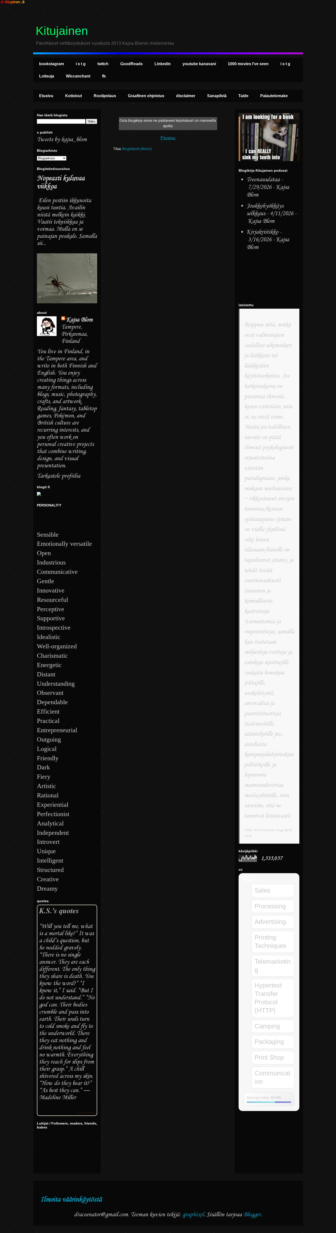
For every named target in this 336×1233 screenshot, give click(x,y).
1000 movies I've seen (248, 64)
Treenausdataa (263, 179)
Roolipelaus (105, 96)
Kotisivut (73, 96)
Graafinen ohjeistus (146, 96)
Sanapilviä (217, 96)
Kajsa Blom (79, 319)
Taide (243, 96)
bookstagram (51, 64)
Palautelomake (274, 96)
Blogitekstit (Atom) (137, 149)
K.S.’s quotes (59, 910)
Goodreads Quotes (86, 1112)
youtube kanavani (199, 64)
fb (104, 76)
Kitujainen (62, 30)
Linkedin (162, 64)
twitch (102, 64)
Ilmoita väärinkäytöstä (71, 1200)
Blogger (252, 1214)
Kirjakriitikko (262, 232)
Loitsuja (46, 76)
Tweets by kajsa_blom (62, 139)
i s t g (81, 64)
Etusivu (46, 96)
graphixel (193, 1214)
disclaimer (185, 96)
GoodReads (131, 64)
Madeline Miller (57, 1097)
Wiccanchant (78, 76)
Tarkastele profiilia (58, 476)
